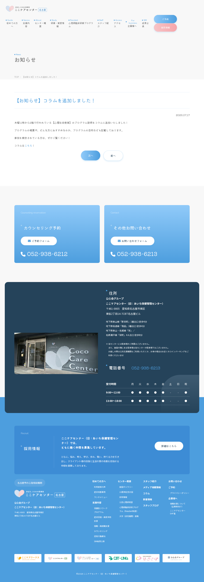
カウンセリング (100, 531)
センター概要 (40, 23)
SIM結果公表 (99, 541)
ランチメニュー (100, 497)
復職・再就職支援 (101, 526)
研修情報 (123, 497)
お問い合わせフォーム (134, 241)
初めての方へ (12, 23)
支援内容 (26, 23)
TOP (16, 76)
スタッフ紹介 (103, 23)
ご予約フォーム (41, 241)
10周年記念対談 (126, 492)
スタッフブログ (151, 505)
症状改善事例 (100, 492)
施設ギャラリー (126, 487)
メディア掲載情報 (152, 487)
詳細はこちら (169, 446)
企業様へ (132, 23)
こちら (28, 145)
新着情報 (147, 499)
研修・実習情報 (57, 23)
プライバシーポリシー (179, 493)
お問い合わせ (175, 481)
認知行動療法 (100, 536)
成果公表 (145, 23)
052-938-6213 (145, 368)
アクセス (118, 23)
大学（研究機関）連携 (128, 516)
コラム (146, 493)
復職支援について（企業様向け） (177, 505)
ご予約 (171, 487)
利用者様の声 (100, 487)
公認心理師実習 (126, 502)
